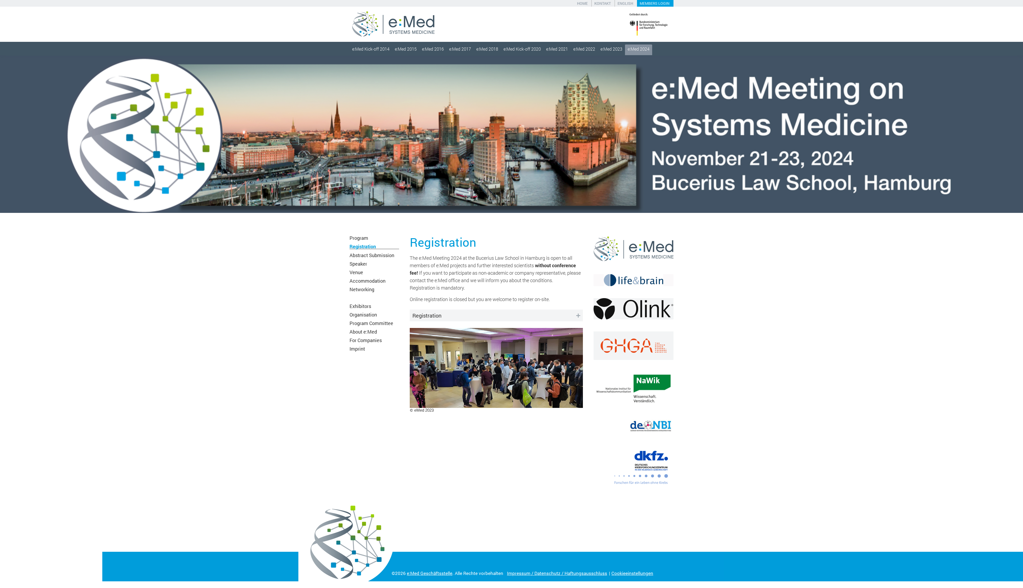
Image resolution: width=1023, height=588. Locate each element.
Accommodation (367, 281)
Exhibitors (360, 306)
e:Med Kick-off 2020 (522, 49)
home (582, 3)
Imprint (357, 349)
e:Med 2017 (460, 49)
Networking (362, 289)
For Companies (366, 340)
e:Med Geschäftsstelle (429, 573)
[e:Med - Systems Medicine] (393, 24)
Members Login (654, 3)
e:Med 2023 (611, 49)
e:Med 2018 (487, 49)
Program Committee (371, 323)
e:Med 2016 (433, 49)
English (625, 3)
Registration (363, 246)
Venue (356, 272)
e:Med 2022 (584, 49)
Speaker (358, 264)
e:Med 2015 (406, 49)
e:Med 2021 (557, 49)
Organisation (363, 314)
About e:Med (363, 332)
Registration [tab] (426, 315)
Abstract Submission (372, 255)
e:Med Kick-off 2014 (370, 49)
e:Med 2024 (638, 49)
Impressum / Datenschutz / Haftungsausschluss (557, 573)
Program (359, 238)
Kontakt (602, 3)
